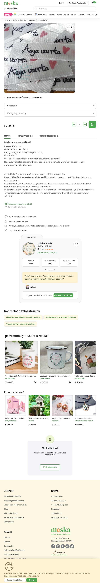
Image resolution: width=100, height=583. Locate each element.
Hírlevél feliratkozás (12, 496)
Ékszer (52, 15)
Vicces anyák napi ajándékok (20, 324)
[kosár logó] (92, 3)
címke (67, 226)
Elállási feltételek (11, 554)
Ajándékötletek (11, 513)
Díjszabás (55, 509)
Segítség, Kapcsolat (59, 517)
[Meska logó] (11, 2)
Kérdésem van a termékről (20, 204)
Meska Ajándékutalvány (14, 501)
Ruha (66, 15)
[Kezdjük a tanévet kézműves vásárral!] (8, 14)
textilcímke (59, 226)
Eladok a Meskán (58, 501)
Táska (59, 15)
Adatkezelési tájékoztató (28, 576)
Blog (6, 509)
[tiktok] (72, 546)
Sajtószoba (8, 546)
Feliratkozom (50, 467)
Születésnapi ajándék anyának (61, 317)
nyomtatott (30, 226)
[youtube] (67, 546)
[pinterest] (62, 546)
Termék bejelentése (17, 207)
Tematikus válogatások (14, 517)
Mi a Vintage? (57, 496)
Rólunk (7, 537)
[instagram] (58, 546)
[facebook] (53, 546)
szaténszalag (41, 226)
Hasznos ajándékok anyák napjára (23, 317)
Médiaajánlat (56, 513)
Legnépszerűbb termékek (15, 505)
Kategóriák (9, 522)
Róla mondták (50, 270)
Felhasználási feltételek (14, 550)
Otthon (81, 15)
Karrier (7, 542)
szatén (50, 226)
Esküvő (90, 15)
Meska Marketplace (59, 505)
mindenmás (23, 230)
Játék (73, 15)
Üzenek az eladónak (63, 295)
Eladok (61, 3)
